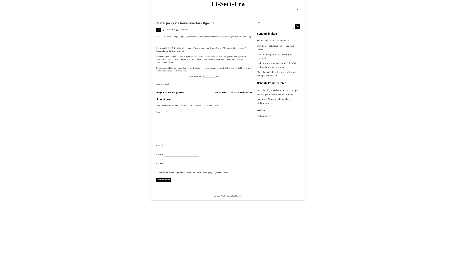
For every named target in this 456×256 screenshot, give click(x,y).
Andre (158, 30)
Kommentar (161, 112)
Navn (159, 145)
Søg (258, 22)
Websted (159, 163)
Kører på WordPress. (222, 196)
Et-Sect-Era (228, 4)
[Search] (298, 10)
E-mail (159, 154)
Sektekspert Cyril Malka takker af (273, 40)
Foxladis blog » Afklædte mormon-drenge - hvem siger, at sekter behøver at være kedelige (278, 94)
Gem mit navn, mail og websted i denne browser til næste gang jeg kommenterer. (193, 172)
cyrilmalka (184, 30)
